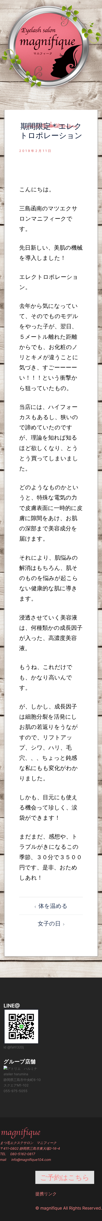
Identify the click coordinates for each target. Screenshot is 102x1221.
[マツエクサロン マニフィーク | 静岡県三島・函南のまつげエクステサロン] (51, 46)
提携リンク (46, 1193)
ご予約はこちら (64, 1177)
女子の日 (49, 923)
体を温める (53, 905)
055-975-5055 (16, 1091)
